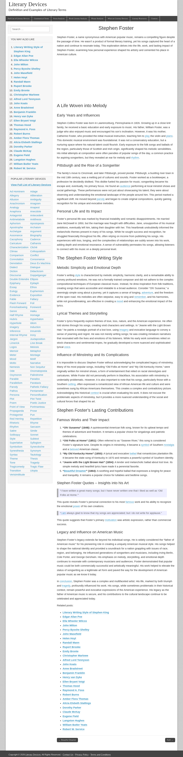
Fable (13, 299)
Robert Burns (71, 694)
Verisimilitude (17, 474)
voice (67, 347)
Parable (14, 379)
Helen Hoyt (69, 638)
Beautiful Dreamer (75, 470)
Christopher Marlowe (75, 655)
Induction (35, 327)
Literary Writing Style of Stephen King (86, 612)
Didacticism (36, 271)
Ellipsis (34, 279)
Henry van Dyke (72, 677)
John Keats (69, 664)
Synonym (35, 450)
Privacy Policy (82, 754)
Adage (34, 191)
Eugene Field (71, 716)
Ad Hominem (17, 191)
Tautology (35, 454)
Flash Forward (18, 303)
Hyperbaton (36, 319)
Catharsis (35, 243)
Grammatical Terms (41, 19)
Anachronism (17, 203)
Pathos (14, 390)
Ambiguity (35, 199)
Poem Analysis (59, 19)
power (76, 506)
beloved (74, 449)
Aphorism (15, 223)
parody (101, 199)
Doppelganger (38, 275)
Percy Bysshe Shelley (76, 629)
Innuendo (35, 331)
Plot (12, 398)
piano (169, 136)
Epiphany (15, 283)
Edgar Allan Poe (72, 616)
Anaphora (15, 211)
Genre (13, 311)
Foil (32, 303)
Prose (33, 410)
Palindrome (36, 375)
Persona (14, 394)
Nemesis (15, 367)
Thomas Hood (71, 686)
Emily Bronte (70, 651)
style (77, 275)
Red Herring (17, 418)
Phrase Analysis (97, 19)
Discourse (15, 275)
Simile (33, 430)
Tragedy (34, 462)
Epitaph (34, 283)
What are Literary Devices (118, 19)
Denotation (16, 263)
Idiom (33, 323)
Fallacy (34, 299)
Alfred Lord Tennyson (76, 660)
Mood (13, 359)
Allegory (14, 195)
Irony (33, 335)
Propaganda (17, 410)
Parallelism (16, 382)
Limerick (14, 343)
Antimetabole (17, 219)
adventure (147, 292)
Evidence (15, 295)
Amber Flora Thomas (75, 698)
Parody (14, 386)
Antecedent (36, 215)
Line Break (36, 343)
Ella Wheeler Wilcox (75, 621)
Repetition (36, 418)
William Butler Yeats (75, 724)
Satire (13, 430)
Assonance (16, 235)
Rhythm (14, 426)
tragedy (66, 585)
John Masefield (72, 634)
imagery (124, 329)
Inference (15, 331)
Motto (13, 363)
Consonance (37, 259)
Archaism (35, 227)
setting (72, 384)
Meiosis (34, 347)
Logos (13, 347)
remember (140, 296)
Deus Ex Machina (40, 263)
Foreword (35, 307)
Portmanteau (37, 406)
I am (63, 513)
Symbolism (16, 446)
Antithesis (35, 219)
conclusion (66, 581)
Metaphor (35, 351)
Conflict (34, 255)
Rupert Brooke (71, 647)
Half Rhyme (16, 315)
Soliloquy (15, 434)
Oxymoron (16, 375)
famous (130, 502)
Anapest (35, 207)
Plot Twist (35, 398)
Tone (12, 462)
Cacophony (16, 239)
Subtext (34, 438)
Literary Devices (28, 4)
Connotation (17, 259)
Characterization (19, 247)
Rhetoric (14, 422)
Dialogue (35, 267)
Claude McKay (71, 711)
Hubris (13, 319)
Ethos (33, 287)
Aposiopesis (37, 223)
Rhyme (34, 422)
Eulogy (14, 291)
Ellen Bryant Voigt (74, 681)
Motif (33, 359)
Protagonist (16, 414)
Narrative (35, 363)
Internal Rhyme (18, 335)
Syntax (14, 454)
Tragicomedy (17, 466)
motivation (111, 520)
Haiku (33, 311)
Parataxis (35, 382)
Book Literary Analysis (78, 19)
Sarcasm (35, 426)
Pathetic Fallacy (39, 386)
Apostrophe (16, 227)
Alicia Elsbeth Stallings (77, 703)
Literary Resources (139, 19)
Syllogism (35, 442)
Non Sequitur (37, 367)
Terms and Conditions (100, 754)
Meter (13, 355)
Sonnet (34, 434)
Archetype (15, 231)
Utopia (34, 470)
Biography (36, 235)
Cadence (35, 239)
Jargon (14, 339)
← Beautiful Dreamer (67, 740)
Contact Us (68, 754)
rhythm (135, 157)
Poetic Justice (38, 402)
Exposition (36, 295)
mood (120, 301)
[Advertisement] (116, 79)
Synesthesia (17, 450)
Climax (14, 251)
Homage (35, 315)
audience (125, 186)
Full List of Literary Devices (19, 19)
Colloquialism (37, 251)
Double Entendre (19, 279)
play (147, 136)
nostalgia (169, 444)
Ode (12, 371)
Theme (14, 458)
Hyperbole (15, 323)
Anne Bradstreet (73, 668)
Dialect (14, 267)
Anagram (35, 203)
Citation (154, 19)
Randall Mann (71, 642)
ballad (133, 453)
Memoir (14, 351)
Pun (32, 414)
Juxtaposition (37, 339)
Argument (35, 231)
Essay (13, 287)
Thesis (34, 458)
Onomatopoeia (38, 371)
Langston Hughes (73, 720)
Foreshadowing (18, 307)
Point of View (17, 406)
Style (12, 438)
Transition (15, 470)
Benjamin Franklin (74, 673)
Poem (13, 402)
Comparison (17, 255)
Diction (14, 271)
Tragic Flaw (36, 466)
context (94, 392)
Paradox (35, 379)
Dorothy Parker (72, 707)
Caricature (16, 243)
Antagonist (16, 215)
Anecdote (35, 211)
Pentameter (36, 390)
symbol (145, 444)
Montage (35, 355)
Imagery (14, 327)
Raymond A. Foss (73, 690)
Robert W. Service (73, 729)
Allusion (14, 199)
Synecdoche (37, 446)
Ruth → (170, 740)
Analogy (14, 207)
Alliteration (36, 195)
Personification (38, 394)
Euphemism (37, 291)
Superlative (16, 442)
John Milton (70, 625)
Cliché (33, 247)
